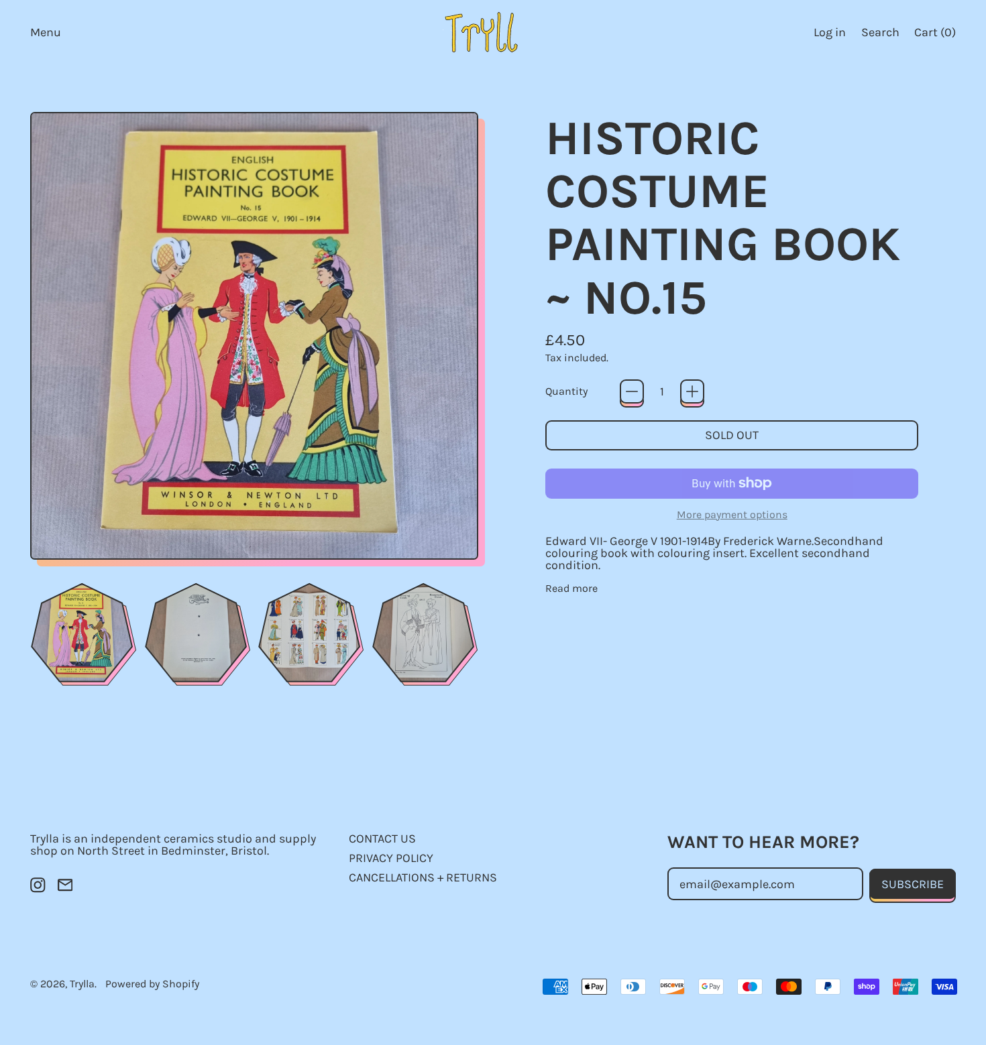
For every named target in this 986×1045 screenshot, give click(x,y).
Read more (571, 588)
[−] (632, 391)
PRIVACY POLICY (391, 858)
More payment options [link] (732, 514)
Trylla (82, 983)
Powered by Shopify (152, 983)
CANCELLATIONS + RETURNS (423, 877)
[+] (692, 391)
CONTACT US (382, 838)
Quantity (566, 391)
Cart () (935, 35)
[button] (880, 32)
